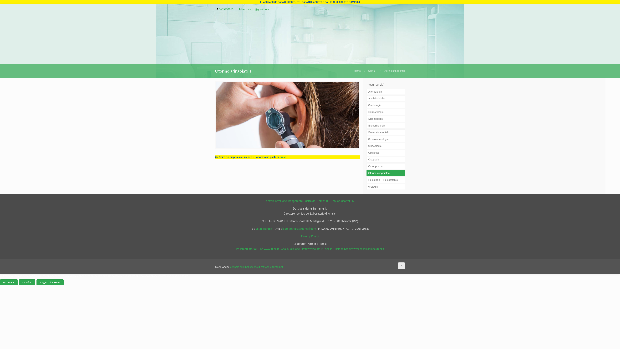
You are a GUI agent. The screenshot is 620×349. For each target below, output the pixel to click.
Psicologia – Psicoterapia (383, 179)
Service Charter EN (342, 201)
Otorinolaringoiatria (394, 70)
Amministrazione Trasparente (284, 201)
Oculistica (373, 152)
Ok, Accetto (9, 282)
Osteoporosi (375, 166)
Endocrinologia (376, 125)
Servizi (372, 70)
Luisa (283, 157)
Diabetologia (375, 118)
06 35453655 (263, 228)
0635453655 (226, 9)
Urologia (373, 186)
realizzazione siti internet (268, 267)
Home (357, 70)
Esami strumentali (378, 132)
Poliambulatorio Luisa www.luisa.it (257, 249)
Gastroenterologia (378, 139)
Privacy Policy (310, 236)
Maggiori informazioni (50, 282)
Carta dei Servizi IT (316, 201)
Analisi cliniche (376, 98)
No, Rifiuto (27, 282)
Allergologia (375, 91)
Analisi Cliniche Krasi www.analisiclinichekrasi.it (354, 249)
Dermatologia (375, 112)
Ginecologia (375, 146)
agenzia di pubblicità (241, 267)
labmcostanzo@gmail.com (254, 9)
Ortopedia (373, 159)
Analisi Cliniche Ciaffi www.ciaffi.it (302, 249)
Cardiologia (374, 105)
